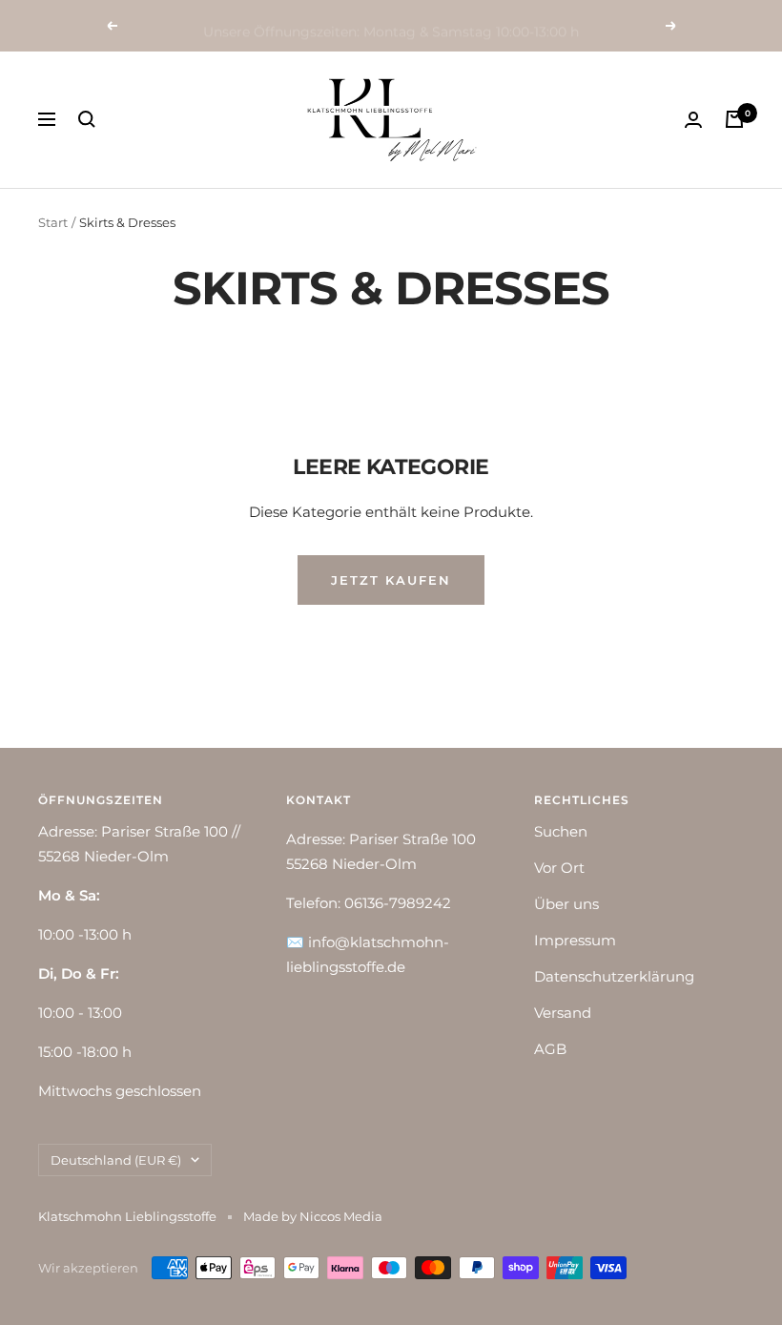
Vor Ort (559, 868)
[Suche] (86, 119)
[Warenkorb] (734, 119)
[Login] (693, 120)
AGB (550, 1049)
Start (53, 222)
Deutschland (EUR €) (116, 1160)
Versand (562, 1013)
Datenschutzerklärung (614, 976)
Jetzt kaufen (391, 580)
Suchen (560, 831)
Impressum (575, 940)
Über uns (566, 904)
